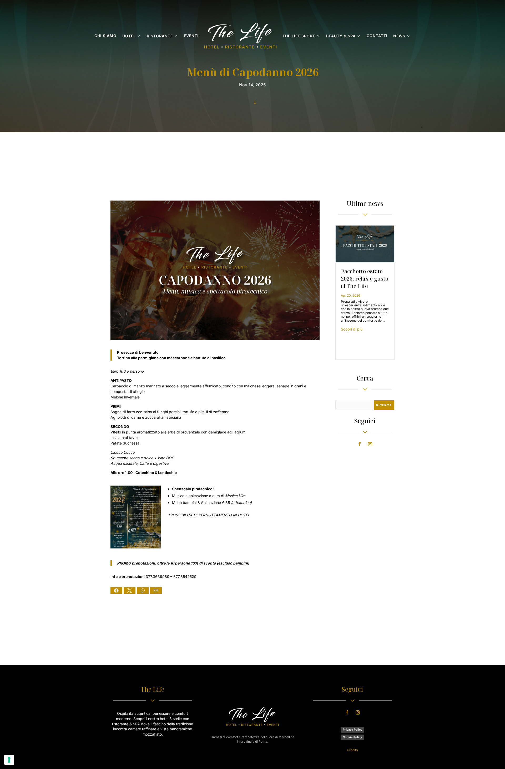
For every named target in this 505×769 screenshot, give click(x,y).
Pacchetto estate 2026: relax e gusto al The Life (364, 278)
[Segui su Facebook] (359, 444)
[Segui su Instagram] (370, 444)
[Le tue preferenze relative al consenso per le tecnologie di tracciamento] (9, 760)
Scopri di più (351, 329)
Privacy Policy (352, 729)
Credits (352, 750)
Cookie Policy (352, 737)
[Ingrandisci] (154, 492)
